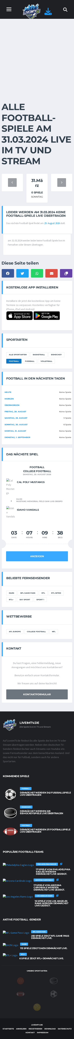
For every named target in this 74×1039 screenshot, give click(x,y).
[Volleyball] (37, 1007)
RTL (43, 593)
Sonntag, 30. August (16, 424)
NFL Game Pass (27, 593)
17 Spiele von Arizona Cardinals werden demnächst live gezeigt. (49, 887)
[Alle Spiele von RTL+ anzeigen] (10, 955)
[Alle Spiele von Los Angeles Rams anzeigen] (18, 896)
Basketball (39, 355)
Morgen (9, 399)
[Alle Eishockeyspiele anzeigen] (10, 813)
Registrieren (35, 1029)
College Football (36, 632)
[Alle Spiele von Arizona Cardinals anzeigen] (17, 881)
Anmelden (21, 1029)
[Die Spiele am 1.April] (61, 182)
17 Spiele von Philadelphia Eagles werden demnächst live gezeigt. (53, 871)
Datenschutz (65, 1029)
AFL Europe (15, 632)
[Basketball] (20, 980)
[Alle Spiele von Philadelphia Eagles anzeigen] (18, 865)
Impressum (42, 1032)
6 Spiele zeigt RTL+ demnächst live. (41, 958)
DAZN (11, 593)
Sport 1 (40, 600)
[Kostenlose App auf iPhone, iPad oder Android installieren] (48, 13)
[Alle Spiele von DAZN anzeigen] (10, 945)
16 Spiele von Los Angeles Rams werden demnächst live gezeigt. (51, 903)
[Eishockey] (53, 980)
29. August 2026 (52, 223)
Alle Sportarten (18, 355)
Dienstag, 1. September (17, 437)
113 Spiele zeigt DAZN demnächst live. (43, 948)
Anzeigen (37, 556)
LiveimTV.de (37, 1025)
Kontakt (30, 1032)
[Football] (20, 994)
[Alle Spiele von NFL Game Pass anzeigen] (16, 932)
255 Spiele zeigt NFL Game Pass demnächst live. (50, 936)
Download (50, 1029)
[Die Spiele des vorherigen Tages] (12, 182)
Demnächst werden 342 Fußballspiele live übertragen (45, 793)
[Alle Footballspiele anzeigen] (10, 831)
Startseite (8, 1029)
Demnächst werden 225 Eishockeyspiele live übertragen (41, 812)
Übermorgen (12, 405)
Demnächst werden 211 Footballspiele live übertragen (45, 830)
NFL (53, 632)
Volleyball (46, 361)
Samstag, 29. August (16, 418)
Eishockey (56, 355)
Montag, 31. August (15, 431)
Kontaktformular (37, 694)
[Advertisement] (37, 57)
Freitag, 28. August (15, 411)
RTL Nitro (56, 593)
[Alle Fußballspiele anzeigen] (10, 794)
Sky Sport (25, 600)
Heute (8, 392)
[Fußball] (53, 994)
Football (14, 361)
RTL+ (11, 600)
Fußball (29, 361)
